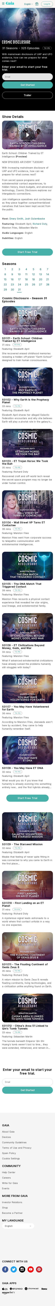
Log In (47, 4)
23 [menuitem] (12, 284)
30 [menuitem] (12, 289)
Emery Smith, (17, 218)
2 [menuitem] (12, 269)
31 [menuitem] (19, 289)
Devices (6, 1137)
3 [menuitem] (19, 269)
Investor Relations (12, 1202)
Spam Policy (9, 1153)
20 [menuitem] (40, 279)
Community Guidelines (14, 1142)
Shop (5, 1207)
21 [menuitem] (47, 279)
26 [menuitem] (33, 284)
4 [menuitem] (26, 269)
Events (5, 1188)
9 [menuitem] (12, 274)
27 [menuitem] (40, 284)
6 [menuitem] (40, 269)
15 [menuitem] (5, 279)
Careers (6, 1177)
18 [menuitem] (26, 279)
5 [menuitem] (33, 269)
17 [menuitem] (19, 279)
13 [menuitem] (40, 274)
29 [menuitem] (5, 289)
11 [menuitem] (26, 274)
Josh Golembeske (35, 218)
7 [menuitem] (47, 269)
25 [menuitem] (26, 284)
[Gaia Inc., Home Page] (10, 3)
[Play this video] (27, 135)
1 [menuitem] (5, 269)
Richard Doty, (40, 223)
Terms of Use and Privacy (16, 1147)
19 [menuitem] (33, 279)
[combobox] (18, 1226)
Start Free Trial (27, 252)
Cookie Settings (11, 1158)
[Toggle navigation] (3, 3)
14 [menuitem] (47, 274)
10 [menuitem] (19, 274)
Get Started (28, 85)
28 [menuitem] (48, 284)
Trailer (27, 95)
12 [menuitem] (33, 274)
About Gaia (8, 1131)
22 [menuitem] (5, 284)
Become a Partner (12, 1213)
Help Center (8, 1172)
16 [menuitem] (12, 279)
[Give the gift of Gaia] (36, 3)
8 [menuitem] (5, 274)
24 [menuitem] (19, 284)
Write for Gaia (10, 1183)
